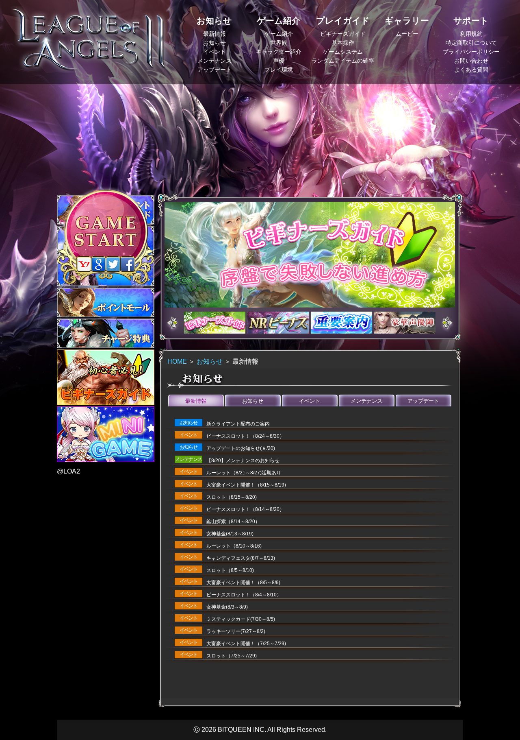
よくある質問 (471, 69)
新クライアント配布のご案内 (238, 424)
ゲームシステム (343, 51)
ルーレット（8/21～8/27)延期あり (243, 473)
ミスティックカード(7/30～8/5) (240, 619)
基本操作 (343, 42)
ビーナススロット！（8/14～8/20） (245, 509)
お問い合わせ (471, 60)
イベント (214, 51)
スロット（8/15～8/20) (231, 497)
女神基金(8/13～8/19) (230, 534)
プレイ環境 (278, 69)
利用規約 (471, 34)
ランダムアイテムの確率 (343, 60)
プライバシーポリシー (471, 51)
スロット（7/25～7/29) (231, 656)
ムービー (407, 34)
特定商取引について (471, 42)
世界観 (278, 42)
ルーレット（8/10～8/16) (234, 546)
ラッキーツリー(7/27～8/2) (235, 631)
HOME (177, 361)
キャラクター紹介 (278, 51)
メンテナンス (214, 60)
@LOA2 (68, 471)
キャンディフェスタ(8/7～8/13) (240, 558)
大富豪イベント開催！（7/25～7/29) (246, 643)
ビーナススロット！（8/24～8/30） (245, 436)
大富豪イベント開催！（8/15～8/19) (246, 485)
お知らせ (214, 42)
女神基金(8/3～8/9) (227, 607)
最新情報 (214, 34)
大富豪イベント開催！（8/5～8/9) (243, 582)
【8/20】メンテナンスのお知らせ (243, 460)
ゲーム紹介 (278, 34)
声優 (278, 60)
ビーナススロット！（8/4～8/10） (244, 595)
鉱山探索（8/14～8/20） (233, 521)
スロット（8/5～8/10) (230, 570)
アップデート (214, 69)
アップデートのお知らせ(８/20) (240, 448)
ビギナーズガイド (343, 34)
